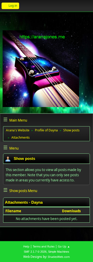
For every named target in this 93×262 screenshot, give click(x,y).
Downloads (71, 211)
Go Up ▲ (64, 246)
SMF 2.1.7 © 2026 (35, 251)
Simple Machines (58, 251)
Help (26, 246)
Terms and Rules (44, 246)
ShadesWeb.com (59, 257)
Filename (13, 211)
